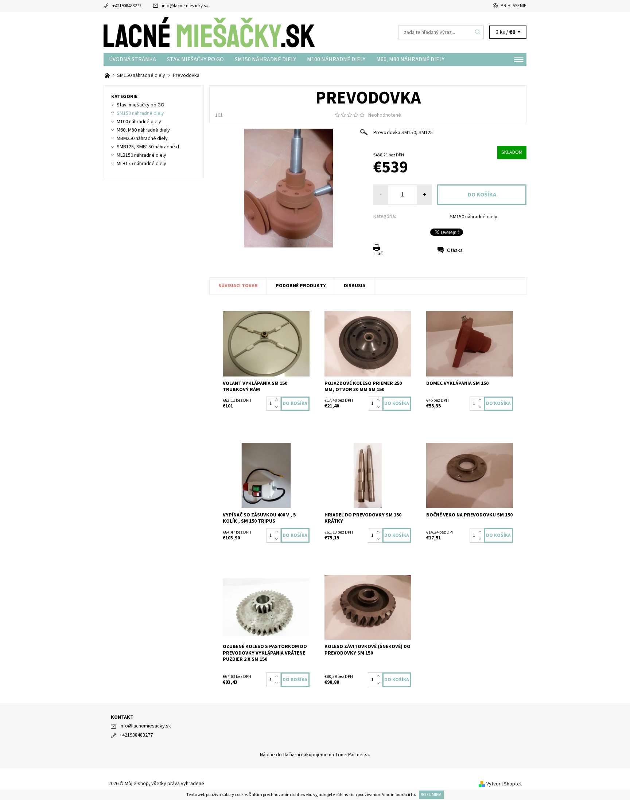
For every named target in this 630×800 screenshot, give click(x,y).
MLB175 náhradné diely (141, 163)
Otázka (455, 250)
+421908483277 (126, 6)
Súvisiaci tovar (238, 285)
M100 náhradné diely (336, 59)
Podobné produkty (301, 285)
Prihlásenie (513, 6)
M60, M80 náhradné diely (410, 59)
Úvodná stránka (132, 59)
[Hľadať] (478, 32)
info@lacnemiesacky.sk (185, 6)
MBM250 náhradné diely (142, 138)
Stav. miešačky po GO (195, 59)
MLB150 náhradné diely (141, 155)
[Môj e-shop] (209, 32)
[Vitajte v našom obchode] (108, 75)
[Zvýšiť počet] (278, 400)
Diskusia (354, 285)
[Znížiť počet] (278, 407)
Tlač (378, 253)
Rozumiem (431, 795)
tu (413, 795)
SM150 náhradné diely (265, 59)
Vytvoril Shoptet (504, 784)
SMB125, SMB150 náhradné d (148, 147)
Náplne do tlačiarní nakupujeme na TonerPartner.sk (315, 754)
